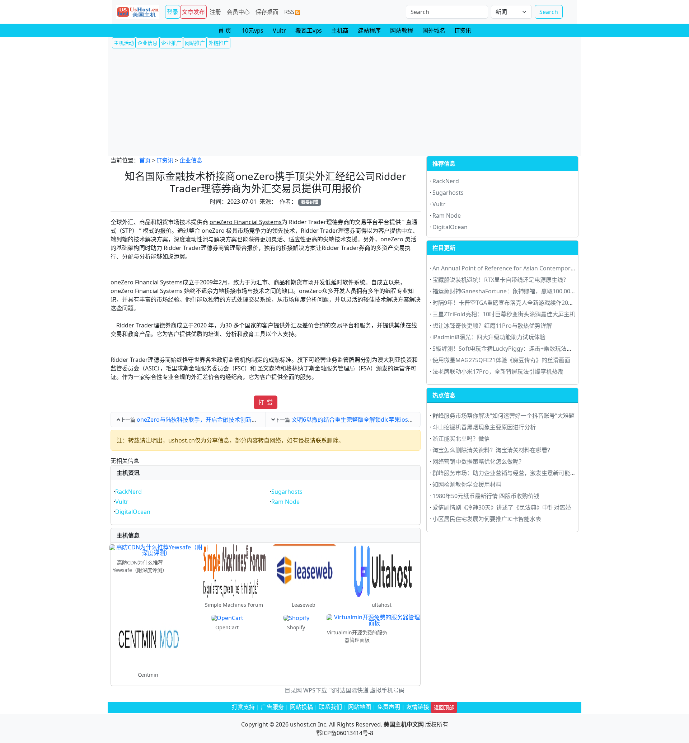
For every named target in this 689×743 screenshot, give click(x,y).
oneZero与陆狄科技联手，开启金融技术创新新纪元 (203, 419)
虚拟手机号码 (387, 690)
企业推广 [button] (171, 42)
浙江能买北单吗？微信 (461, 439)
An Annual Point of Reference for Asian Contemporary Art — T (516, 268)
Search (548, 12)
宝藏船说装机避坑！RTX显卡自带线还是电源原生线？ (500, 280)
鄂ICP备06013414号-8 (344, 733)
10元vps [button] (252, 30)
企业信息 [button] (147, 42)
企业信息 (190, 160)
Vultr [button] (279, 30)
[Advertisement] (344, 102)
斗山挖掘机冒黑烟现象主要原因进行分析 (484, 427)
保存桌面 (267, 12)
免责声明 (388, 707)
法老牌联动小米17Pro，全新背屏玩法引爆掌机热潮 (497, 371)
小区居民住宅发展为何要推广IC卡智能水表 (486, 519)
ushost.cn (303, 724)
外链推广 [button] (218, 42)
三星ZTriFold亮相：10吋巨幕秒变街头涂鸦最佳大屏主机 (503, 314)
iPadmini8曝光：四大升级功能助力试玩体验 (488, 337)
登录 (172, 12)
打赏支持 (243, 707)
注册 (215, 12)
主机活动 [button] (124, 42)
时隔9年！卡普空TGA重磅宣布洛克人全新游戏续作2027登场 (509, 303)
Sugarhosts (287, 492)
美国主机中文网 (404, 724)
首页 (145, 160)
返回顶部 (444, 707)
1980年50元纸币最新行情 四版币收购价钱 (485, 496)
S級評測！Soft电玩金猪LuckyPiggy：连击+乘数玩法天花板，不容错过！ (525, 348)
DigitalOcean (132, 512)
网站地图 (359, 707)
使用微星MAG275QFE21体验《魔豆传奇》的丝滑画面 (501, 360)
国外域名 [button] (433, 30)
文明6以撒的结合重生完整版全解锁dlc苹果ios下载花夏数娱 (366, 419)
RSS (289, 12)
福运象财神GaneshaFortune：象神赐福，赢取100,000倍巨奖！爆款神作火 (528, 291)
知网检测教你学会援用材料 (466, 484)
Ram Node (285, 502)
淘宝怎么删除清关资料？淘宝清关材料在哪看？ (492, 450)
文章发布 (193, 12)
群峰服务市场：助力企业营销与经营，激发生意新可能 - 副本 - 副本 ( (519, 473)
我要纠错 (309, 202)
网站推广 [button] (195, 42)
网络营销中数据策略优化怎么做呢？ (478, 461)
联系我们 (330, 707)
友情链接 (417, 707)
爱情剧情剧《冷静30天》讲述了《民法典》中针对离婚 (501, 507)
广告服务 (272, 707)
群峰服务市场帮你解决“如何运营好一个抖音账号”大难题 (503, 416)
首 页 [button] (224, 30)
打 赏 (265, 402)
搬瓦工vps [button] (308, 30)
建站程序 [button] (369, 30)
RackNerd (128, 492)
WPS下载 (315, 690)
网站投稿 (301, 707)
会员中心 (238, 12)
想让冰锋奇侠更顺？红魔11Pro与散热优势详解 (492, 326)
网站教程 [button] (401, 30)
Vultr (121, 502)
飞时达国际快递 (348, 690)
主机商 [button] (339, 30)
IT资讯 (165, 160)
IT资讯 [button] (463, 30)
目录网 (293, 690)
